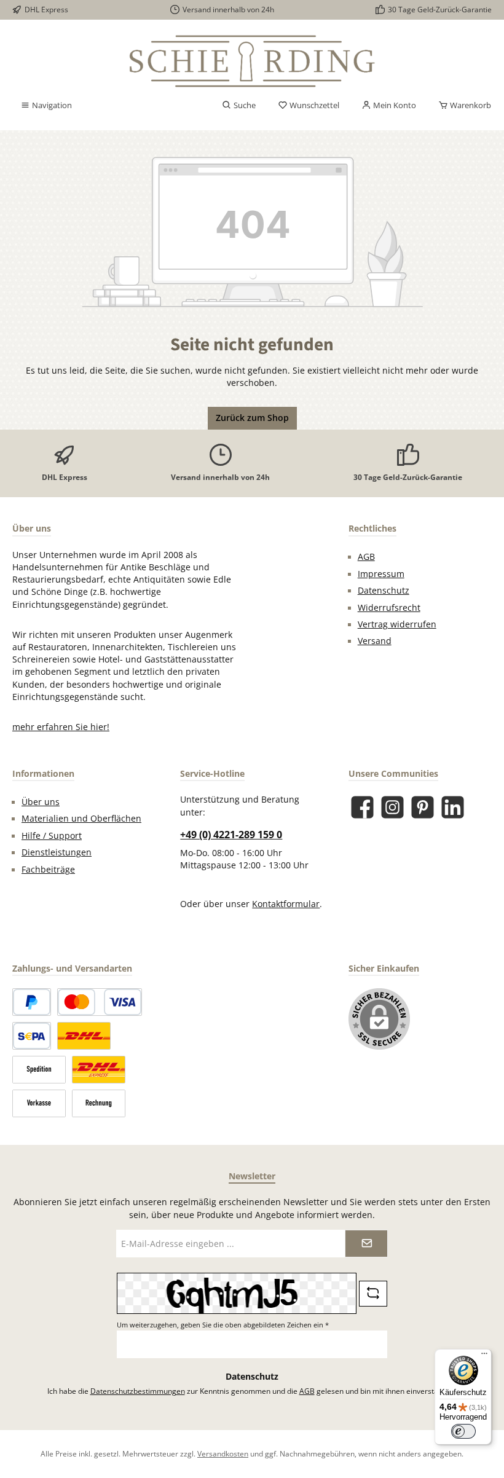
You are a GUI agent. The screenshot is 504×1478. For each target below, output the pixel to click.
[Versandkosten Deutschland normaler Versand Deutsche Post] (84, 1036)
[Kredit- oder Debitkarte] (99, 1002)
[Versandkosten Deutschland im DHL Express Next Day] (98, 1069)
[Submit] (366, 1243)
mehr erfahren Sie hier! (60, 727)
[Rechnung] (98, 1103)
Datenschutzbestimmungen (137, 1391)
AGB (366, 556)
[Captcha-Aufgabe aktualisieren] (373, 1294)
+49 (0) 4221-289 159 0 (231, 834)
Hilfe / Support (52, 835)
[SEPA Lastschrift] (31, 1036)
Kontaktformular (286, 904)
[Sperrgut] (39, 1069)
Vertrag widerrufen (397, 624)
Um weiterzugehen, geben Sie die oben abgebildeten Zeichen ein (223, 1324)
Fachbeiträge (48, 869)
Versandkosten (222, 1453)
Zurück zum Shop (252, 417)
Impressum (381, 574)
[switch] (463, 1431)
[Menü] (484, 1356)
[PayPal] (31, 1002)
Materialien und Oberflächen (81, 818)
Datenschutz (383, 590)
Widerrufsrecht (389, 607)
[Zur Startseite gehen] (252, 61)
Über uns (41, 802)
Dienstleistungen (57, 852)
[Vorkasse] (39, 1103)
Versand (375, 641)
